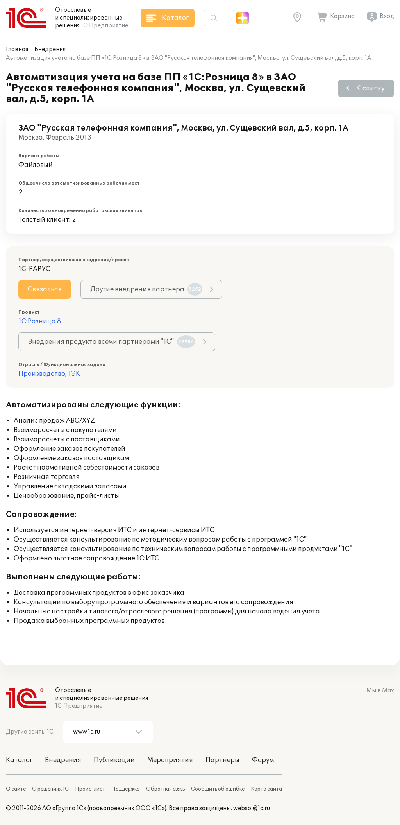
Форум (263, 760)
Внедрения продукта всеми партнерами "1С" (111, 342)
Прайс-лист (90, 789)
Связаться (45, 289)
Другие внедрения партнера (145, 289)
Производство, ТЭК (49, 374)
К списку (370, 88)
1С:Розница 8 (39, 321)
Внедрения (50, 49)
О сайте (16, 789)
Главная (17, 49)
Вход (387, 16)
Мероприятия (170, 760)
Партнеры (222, 760)
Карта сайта (266, 789)
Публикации (114, 760)
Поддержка (125, 789)
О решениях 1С (50, 789)
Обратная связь (165, 789)
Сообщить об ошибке (218, 789)
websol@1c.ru (251, 808)
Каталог (19, 760)
